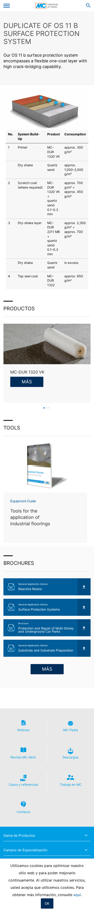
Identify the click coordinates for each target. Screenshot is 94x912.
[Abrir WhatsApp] (82, 900)
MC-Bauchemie (47, 6)
